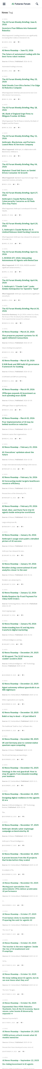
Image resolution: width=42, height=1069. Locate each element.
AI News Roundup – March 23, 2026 (18, 331)
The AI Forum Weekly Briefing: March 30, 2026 (20, 309)
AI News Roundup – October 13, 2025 (19, 974)
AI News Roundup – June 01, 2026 (17, 50)
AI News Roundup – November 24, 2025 (20, 794)
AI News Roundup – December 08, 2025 (20, 739)
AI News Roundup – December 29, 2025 (20, 652)
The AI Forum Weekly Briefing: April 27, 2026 (20, 193)
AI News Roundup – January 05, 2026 (19, 623)
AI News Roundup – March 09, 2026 (18, 389)
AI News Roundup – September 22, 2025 (20, 1060)
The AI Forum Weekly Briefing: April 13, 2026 (20, 253)
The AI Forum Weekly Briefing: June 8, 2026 (19, 23)
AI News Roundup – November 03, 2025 (20, 882)
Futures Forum (21, 3)
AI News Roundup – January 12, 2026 (19, 592)
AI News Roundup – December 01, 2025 (20, 768)
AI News (4, 19)
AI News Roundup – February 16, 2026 (19, 477)
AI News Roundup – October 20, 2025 (19, 942)
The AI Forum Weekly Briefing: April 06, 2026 (20, 281)
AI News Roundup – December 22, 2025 (20, 683)
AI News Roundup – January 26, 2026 (19, 535)
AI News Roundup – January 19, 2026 (19, 564)
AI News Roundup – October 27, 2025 (19, 914)
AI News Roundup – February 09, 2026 (19, 506)
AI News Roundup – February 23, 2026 (19, 447)
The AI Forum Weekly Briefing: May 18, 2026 (19, 108)
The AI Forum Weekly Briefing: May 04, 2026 (19, 165)
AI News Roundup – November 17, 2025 (20, 825)
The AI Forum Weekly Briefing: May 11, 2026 (19, 137)
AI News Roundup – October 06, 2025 (19, 1002)
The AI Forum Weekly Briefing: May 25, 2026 (19, 80)
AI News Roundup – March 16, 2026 (18, 360)
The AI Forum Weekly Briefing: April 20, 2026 (20, 224)
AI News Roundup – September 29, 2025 (20, 1031)
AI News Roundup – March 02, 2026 (18, 418)
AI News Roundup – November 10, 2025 (20, 854)
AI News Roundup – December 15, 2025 (20, 712)
